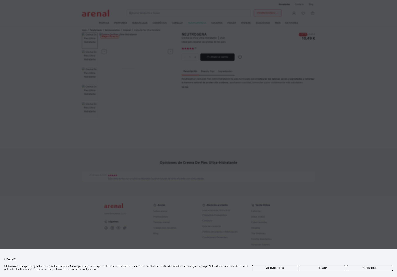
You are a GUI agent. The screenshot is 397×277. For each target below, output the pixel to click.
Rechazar (322, 268)
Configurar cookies (275, 268)
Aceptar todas (369, 268)
